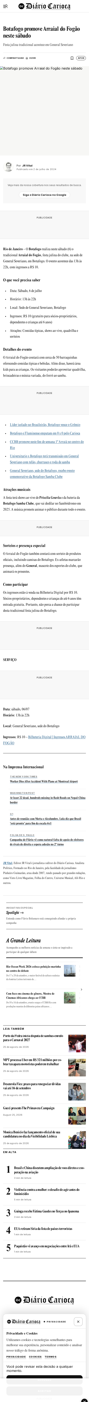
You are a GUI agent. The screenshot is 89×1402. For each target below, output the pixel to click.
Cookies (35, 1356)
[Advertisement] (44, 226)
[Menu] (5, 6)
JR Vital (7, 863)
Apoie (81, 58)
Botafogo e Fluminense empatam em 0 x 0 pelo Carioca (45, 433)
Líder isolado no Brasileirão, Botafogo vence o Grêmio (45, 425)
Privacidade (16, 1356)
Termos (51, 1356)
